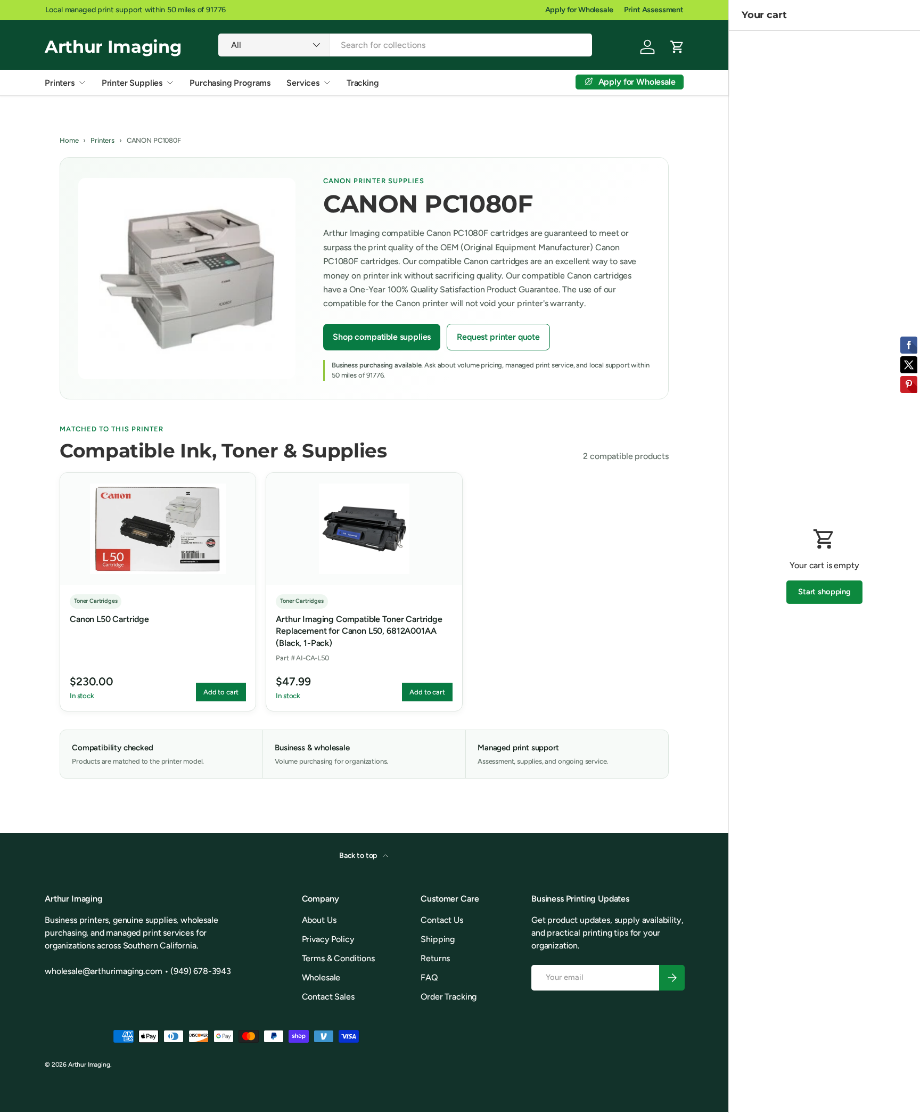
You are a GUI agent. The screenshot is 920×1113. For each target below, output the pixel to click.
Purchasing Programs (230, 83)
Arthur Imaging (89, 1064)
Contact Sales (328, 997)
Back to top (359, 855)
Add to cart (221, 692)
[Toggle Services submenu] (327, 82)
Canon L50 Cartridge (109, 619)
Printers (60, 83)
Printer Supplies (132, 83)
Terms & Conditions (338, 958)
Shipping (438, 939)
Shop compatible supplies (382, 337)
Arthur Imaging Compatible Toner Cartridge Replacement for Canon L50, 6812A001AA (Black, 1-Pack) (359, 631)
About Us (319, 920)
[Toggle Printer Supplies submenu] (169, 82)
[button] (677, 47)
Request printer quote (498, 337)
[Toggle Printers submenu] (82, 82)
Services (302, 83)
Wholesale (321, 977)
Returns (435, 958)
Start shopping (824, 591)
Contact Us (442, 920)
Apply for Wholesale (579, 9)
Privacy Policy (328, 939)
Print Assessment (654, 9)
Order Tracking (449, 997)
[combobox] (405, 45)
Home (69, 140)
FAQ (429, 977)
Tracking (363, 83)
